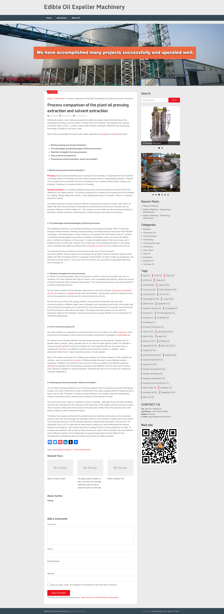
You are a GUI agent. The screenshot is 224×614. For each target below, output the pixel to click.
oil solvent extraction (81, 449)
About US (76, 17)
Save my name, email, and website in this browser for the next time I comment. (84, 585)
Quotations (62, 17)
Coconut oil (149, 289)
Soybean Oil (148, 261)
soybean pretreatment (154, 378)
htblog (55, 116)
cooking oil (149, 294)
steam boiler (149, 388)
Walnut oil (148, 397)
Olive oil (148, 331)
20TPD (147, 280)
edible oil (148, 303)
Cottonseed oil (151, 299)
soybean (170, 355)
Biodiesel (147, 229)
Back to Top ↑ (174, 611)
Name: (50, 549)
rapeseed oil (150, 345)
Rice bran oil (168, 345)
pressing (104, 134)
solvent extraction (152, 355)
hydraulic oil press (152, 308)
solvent (115, 134)
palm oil (148, 336)
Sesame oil (149, 350)
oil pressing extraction (62, 449)
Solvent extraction (55, 190)
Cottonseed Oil (149, 232)
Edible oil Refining (150, 206)
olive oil (102, 246)
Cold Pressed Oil (167, 289)
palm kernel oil (165, 331)
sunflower (165, 388)
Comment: (51, 524)
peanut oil (93, 246)
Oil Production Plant (151, 243)
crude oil (122, 332)
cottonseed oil (124, 335)
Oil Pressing (148, 239)
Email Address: (53, 561)
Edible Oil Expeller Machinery (84, 6)
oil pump (148, 317)
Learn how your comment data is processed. (100, 597)
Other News (60, 98)
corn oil (53, 293)
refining (50, 366)
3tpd (146, 275)
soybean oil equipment (154, 369)
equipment (163, 303)
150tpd (160, 280)
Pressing (51, 176)
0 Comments (81, 116)
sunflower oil (150, 392)
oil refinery (163, 317)
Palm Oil (146, 254)
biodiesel (148, 285)
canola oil (163, 285)
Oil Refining (148, 246)
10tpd (170, 275)
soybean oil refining (152, 374)
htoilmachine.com (159, 611)
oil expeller (171, 308)
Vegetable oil (168, 392)
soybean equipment (153, 360)
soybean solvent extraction (156, 383)
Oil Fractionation (150, 236)
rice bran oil (77, 360)
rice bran (62, 349)
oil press (148, 313)
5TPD (158, 275)
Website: (51, 573)
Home (49, 17)
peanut (161, 336)
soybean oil (72, 293)
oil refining (149, 322)
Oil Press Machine (166, 313)
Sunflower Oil (148, 264)
